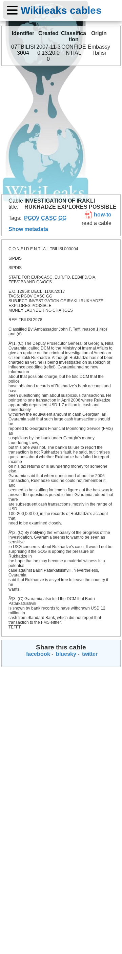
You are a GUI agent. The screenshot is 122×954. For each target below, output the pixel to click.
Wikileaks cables (61, 10)
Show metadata (28, 229)
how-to (102, 214)
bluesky (65, 654)
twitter (89, 654)
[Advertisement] (61, 130)
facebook (37, 654)
